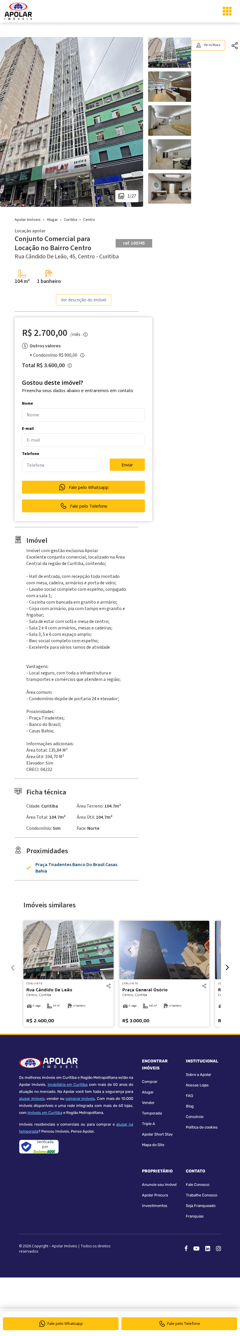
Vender (148, 1102)
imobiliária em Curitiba (68, 1084)
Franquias (195, 1216)
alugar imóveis (32, 1098)
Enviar (127, 465)
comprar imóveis (80, 1098)
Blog (190, 1106)
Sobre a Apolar (198, 1074)
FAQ (189, 1095)
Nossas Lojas (197, 1085)
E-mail (28, 429)
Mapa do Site (153, 1145)
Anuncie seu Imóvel (159, 1184)
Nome (27, 403)
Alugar (148, 1092)
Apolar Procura (155, 1195)
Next (103, 950)
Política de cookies (202, 1127)
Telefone (30, 454)
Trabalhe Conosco (201, 1195)
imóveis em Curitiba (45, 1112)
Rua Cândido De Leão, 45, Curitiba (67, 257)
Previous (34, 950)
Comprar (149, 1081)
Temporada (152, 1113)
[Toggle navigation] (227, 11)
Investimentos (154, 1205)
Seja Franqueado (200, 1205)
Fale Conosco (197, 1184)
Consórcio (194, 1117)
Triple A (148, 1124)
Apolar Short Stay (157, 1134)
